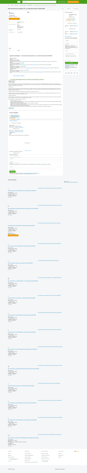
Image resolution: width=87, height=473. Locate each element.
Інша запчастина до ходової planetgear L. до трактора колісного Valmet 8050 (23, 280)
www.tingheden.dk (12, 132)
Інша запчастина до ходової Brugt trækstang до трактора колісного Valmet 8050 (23, 368)
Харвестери (76, 182)
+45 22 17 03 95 (20, 130)
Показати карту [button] (27, 142)
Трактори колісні (67, 182)
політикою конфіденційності (69, 65)
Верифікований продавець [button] (15, 116)
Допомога (9, 455)
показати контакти (24, 61)
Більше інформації (68, 36)
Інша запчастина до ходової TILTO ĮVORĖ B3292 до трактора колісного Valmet (23, 437)
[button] (55, 9)
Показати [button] (16, 127)
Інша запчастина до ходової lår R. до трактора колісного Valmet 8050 (21, 297)
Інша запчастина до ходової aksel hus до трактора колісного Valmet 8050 (22, 419)
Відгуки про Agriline (28, 458)
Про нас (9, 453)
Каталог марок (27, 460)
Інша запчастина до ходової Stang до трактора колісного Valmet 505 (21, 225)
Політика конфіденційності (29, 455)
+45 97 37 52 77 (20, 131)
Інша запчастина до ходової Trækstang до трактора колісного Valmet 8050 (22, 349)
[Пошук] (23, 2)
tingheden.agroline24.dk (13, 120)
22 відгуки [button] (18, 119)
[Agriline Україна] (12, 2)
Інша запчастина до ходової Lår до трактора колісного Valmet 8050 (21, 385)
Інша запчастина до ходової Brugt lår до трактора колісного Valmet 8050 (22, 402)
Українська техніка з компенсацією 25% (31, 462)
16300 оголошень (16, 117)
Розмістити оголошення (13, 235)
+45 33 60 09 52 (20, 127)
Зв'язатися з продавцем (14, 18)
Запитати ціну (12, 15)
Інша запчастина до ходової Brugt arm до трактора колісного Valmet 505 (22, 190)
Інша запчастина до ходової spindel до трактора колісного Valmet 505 (21, 245)
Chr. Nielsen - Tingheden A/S (14, 115)
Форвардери (72, 182)
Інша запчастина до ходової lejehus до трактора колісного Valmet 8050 (22, 332)
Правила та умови (28, 453)
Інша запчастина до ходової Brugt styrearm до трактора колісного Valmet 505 (23, 208)
